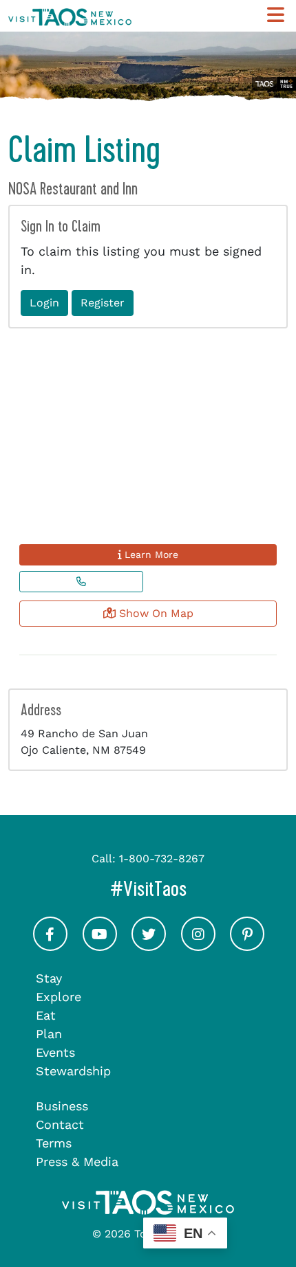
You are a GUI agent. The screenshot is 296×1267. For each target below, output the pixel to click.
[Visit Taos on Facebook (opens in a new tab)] (50, 946)
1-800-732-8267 (161, 858)
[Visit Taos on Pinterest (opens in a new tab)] (247, 946)
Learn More (149, 554)
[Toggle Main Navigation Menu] (275, 15)
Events (55, 1052)
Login (44, 302)
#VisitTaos (199, 888)
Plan (49, 1034)
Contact (60, 1124)
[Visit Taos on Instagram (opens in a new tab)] (198, 946)
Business (62, 1106)
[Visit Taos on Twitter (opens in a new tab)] (148, 946)
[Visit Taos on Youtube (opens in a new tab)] (100, 946)
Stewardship (73, 1071)
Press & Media (77, 1161)
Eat (46, 1015)
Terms (54, 1143)
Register (103, 302)
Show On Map (154, 613)
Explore (58, 996)
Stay (49, 978)
